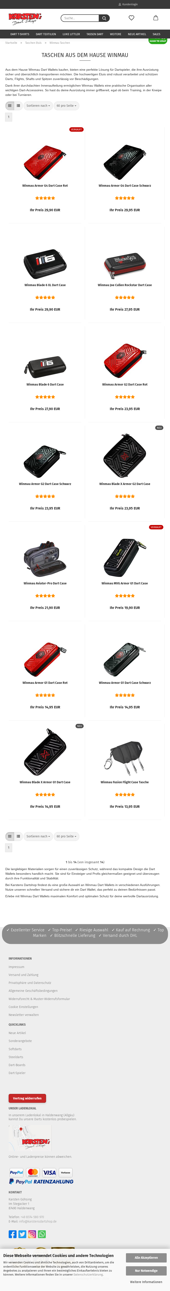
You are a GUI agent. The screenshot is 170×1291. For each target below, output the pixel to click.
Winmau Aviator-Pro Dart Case (45, 583)
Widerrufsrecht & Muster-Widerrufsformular (39, 999)
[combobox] (38, 105)
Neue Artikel (137, 34)
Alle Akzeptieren (146, 1258)
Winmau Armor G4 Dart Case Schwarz (125, 186)
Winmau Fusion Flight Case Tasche (125, 782)
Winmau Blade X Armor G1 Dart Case (45, 782)
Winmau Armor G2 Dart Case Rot (124, 384)
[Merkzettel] (131, 18)
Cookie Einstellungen (23, 1007)
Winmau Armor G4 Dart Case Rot (45, 186)
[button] (156, 18)
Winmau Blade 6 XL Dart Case (45, 285)
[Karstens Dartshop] (25, 19)
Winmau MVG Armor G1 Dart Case (125, 583)
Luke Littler (71, 34)
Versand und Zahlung (23, 975)
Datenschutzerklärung (88, 1274)
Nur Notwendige (146, 1271)
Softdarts (15, 1049)
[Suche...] (104, 18)
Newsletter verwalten (24, 1015)
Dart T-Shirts (19, 34)
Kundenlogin (129, 4)
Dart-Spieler (17, 1073)
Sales (156, 34)
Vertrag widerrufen (27, 1098)
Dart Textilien (46, 34)
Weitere (115, 34)
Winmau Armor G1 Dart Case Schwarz (125, 683)
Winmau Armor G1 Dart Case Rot (45, 683)
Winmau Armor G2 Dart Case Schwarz (45, 484)
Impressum (16, 967)
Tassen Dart (95, 34)
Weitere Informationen (146, 1282)
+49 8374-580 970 (32, 1217)
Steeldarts (16, 1057)
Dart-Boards (17, 1065)
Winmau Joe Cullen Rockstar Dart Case (125, 285)
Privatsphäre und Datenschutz (30, 983)
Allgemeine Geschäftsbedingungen (33, 991)
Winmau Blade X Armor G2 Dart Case (124, 484)
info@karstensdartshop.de (38, 1221)
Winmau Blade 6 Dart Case (45, 384)
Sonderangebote (20, 1041)
